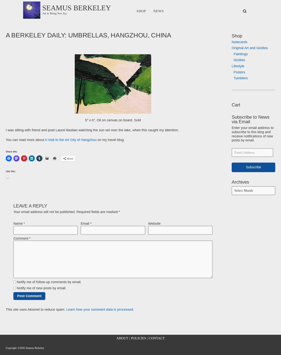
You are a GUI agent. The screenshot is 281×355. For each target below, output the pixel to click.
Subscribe (253, 167)
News (158, 11)
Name (19, 223)
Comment (22, 238)
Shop (141, 11)
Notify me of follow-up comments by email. (49, 282)
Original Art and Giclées (250, 48)
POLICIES (138, 338)
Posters (239, 72)
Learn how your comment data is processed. (100, 309)
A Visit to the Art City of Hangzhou (71, 140)
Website (154, 223)
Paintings (241, 54)
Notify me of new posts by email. (41, 288)
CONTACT (157, 338)
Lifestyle (238, 66)
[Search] (245, 11)
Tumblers (241, 78)
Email (86, 223)
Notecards (239, 42)
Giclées (239, 60)
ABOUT (122, 338)
